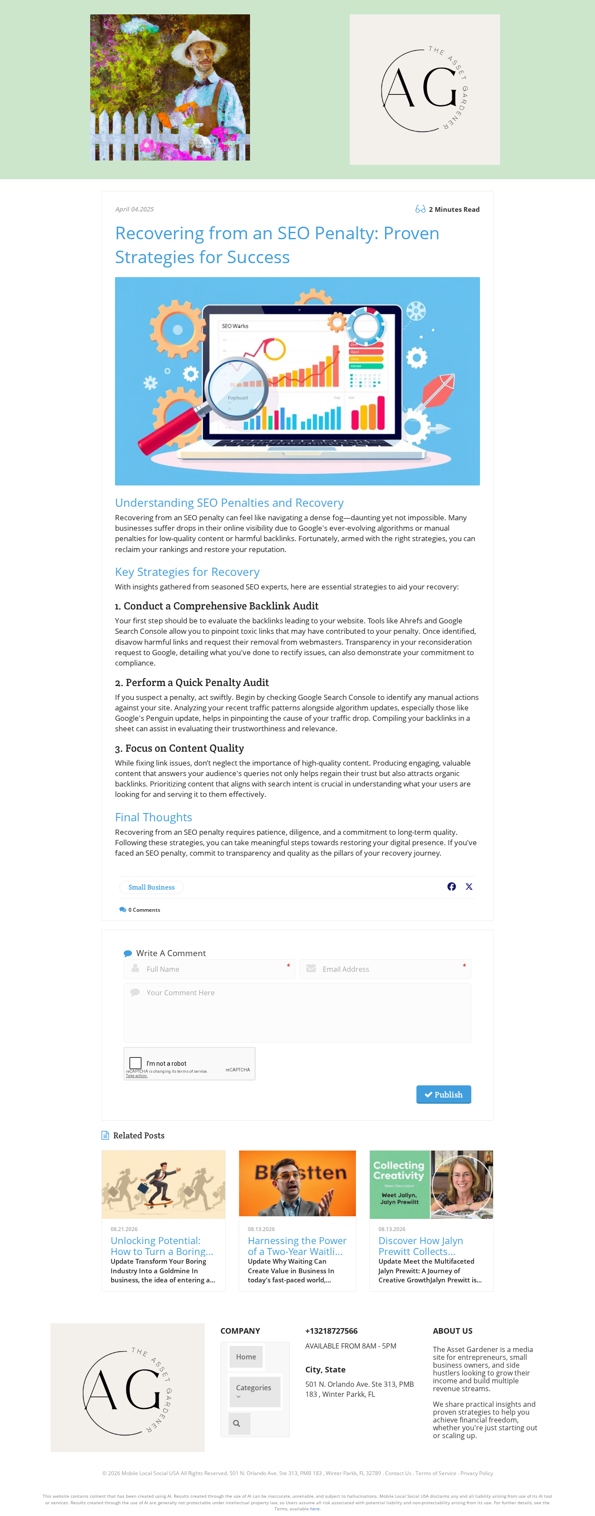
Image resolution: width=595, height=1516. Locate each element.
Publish (448, 1094)
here (315, 1509)
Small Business (151, 887)
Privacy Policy (476, 1473)
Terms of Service (436, 1473)
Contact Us (398, 1473)
